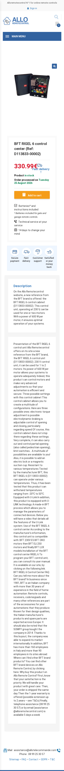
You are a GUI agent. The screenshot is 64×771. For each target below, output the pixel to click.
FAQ (24, 759)
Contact (33, 759)
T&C (52, 759)
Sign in (33, 8)
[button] (54, 66)
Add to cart (34, 195)
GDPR (44, 759)
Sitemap (14, 759)
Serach (56, 17)
